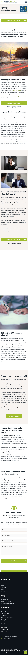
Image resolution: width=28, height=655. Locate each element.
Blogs (2, 585)
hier (9, 222)
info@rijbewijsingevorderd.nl (9, 636)
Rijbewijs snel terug (13, 20)
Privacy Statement (5, 620)
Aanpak (3, 589)
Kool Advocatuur (5, 613)
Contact (3, 591)
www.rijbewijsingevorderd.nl (17, 96)
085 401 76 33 (17, 90)
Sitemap (25, 650)
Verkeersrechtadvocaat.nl (7, 603)
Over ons (3, 587)
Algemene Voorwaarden (7, 617)
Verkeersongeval (5, 599)
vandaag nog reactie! (14, 106)
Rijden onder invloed (6, 601)
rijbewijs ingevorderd (9, 228)
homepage (9, 209)
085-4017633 (15, 416)
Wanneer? (3, 583)
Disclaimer (4, 615)
